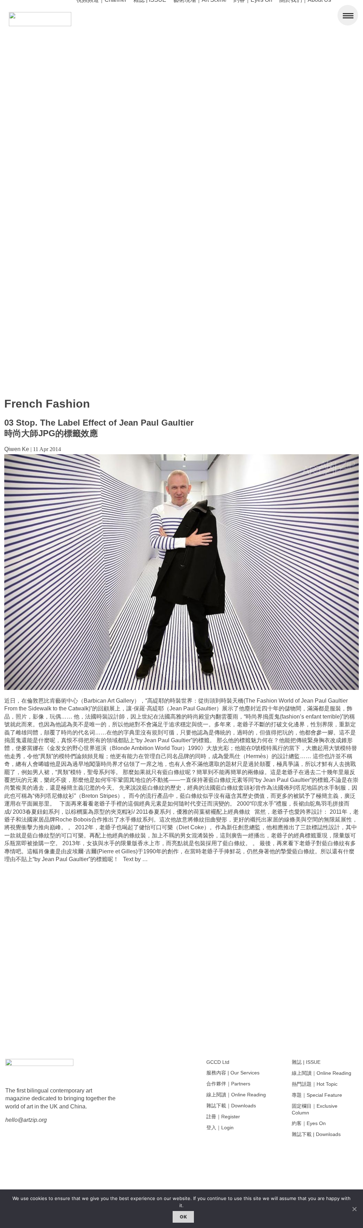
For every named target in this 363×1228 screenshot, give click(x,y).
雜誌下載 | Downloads (316, 1134)
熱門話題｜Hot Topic (314, 1084)
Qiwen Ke (16, 449)
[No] (354, 1208)
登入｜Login (220, 1127)
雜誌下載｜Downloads (231, 1105)
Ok (183, 1217)
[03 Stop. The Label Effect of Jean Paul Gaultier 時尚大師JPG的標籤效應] (181, 688)
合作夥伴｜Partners (228, 1083)
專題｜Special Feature (317, 1095)
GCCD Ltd (217, 1062)
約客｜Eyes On (309, 1123)
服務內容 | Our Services (232, 1073)
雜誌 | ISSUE (306, 1062)
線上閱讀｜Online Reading (236, 1094)
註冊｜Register (223, 1116)
